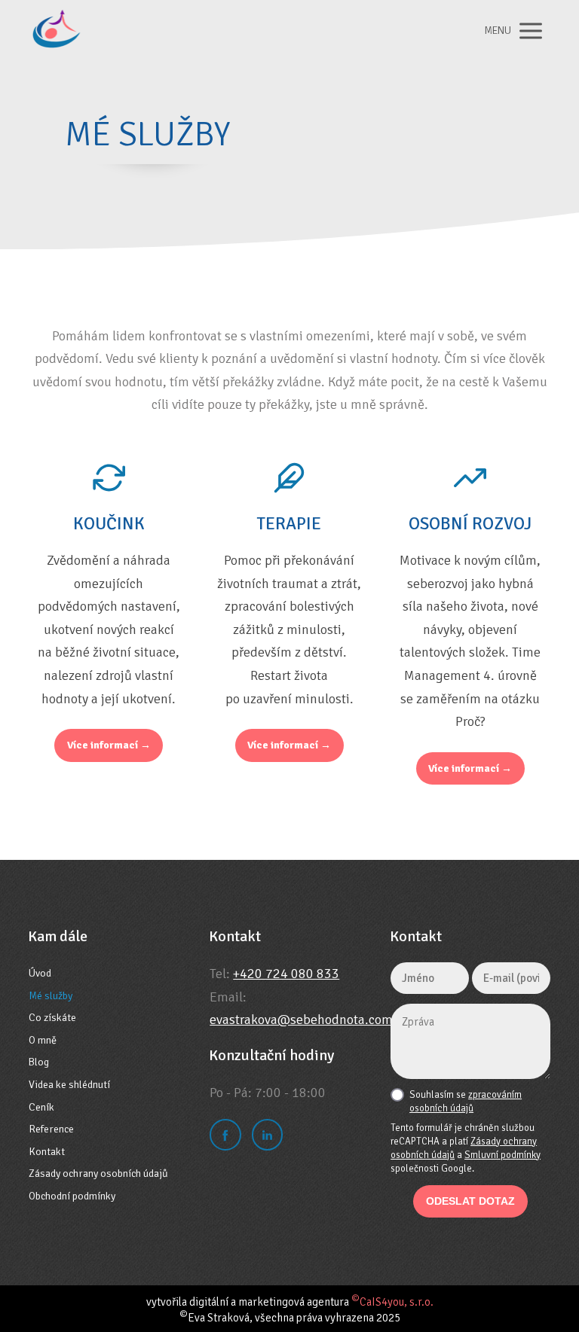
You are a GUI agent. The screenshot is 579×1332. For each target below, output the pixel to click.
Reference (51, 1129)
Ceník (41, 1107)
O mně (43, 1040)
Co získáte (52, 1017)
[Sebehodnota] (61, 31)
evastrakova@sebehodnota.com (301, 1019)
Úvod (40, 973)
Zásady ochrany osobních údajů (98, 1173)
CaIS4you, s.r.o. (392, 1302)
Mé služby (50, 995)
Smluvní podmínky (502, 1155)
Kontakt (47, 1151)
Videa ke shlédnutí (69, 1084)
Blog (39, 1062)
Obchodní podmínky (72, 1196)
